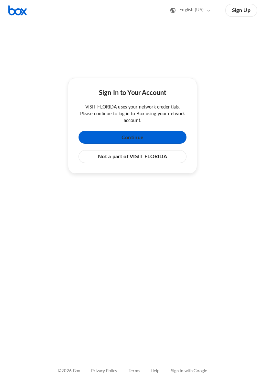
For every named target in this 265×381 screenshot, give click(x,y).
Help (155, 371)
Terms (134, 371)
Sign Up (241, 10)
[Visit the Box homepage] (17, 10)
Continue (132, 137)
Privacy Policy (104, 371)
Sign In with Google (189, 371)
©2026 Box (69, 371)
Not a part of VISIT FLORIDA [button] (132, 156)
